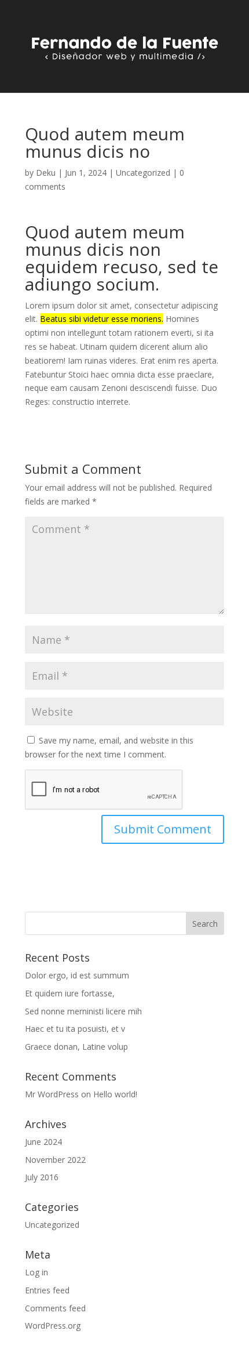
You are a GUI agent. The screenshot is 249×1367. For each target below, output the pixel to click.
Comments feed (55, 1308)
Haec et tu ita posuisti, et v (75, 1028)
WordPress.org (52, 1325)
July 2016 (41, 1177)
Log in (36, 1272)
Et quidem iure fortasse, (70, 993)
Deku (46, 172)
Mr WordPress (52, 1094)
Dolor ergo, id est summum (77, 975)
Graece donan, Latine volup (76, 1046)
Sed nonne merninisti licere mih (83, 1011)
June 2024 (43, 1141)
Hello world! (115, 1094)
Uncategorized (143, 172)
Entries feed (47, 1290)
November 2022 (55, 1159)
